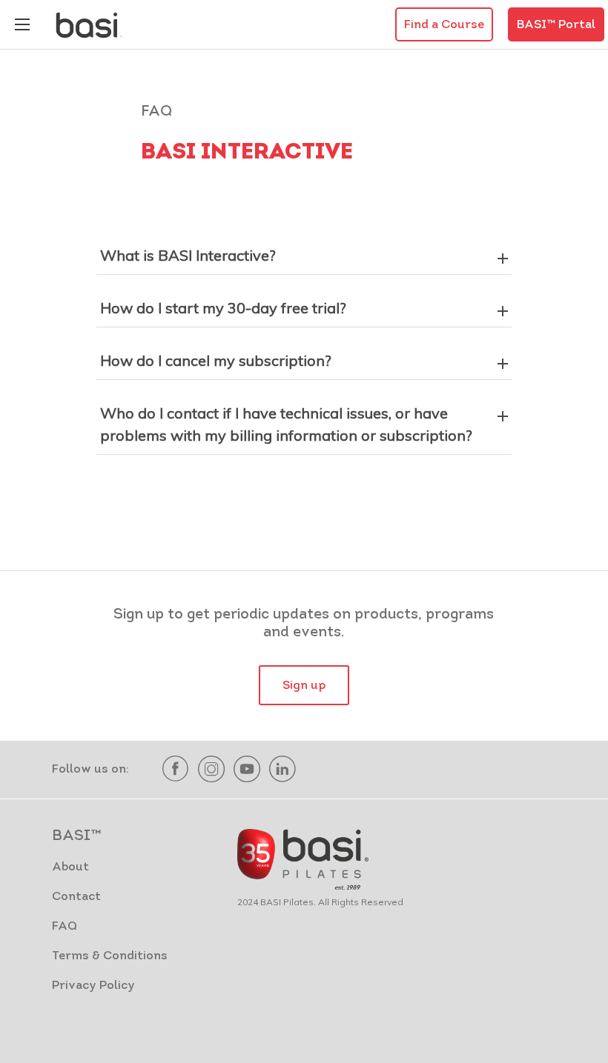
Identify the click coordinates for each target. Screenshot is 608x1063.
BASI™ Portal (556, 25)
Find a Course (444, 25)
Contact (76, 897)
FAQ (64, 927)
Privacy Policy (93, 986)
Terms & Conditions (110, 956)
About (70, 867)
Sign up (304, 686)
